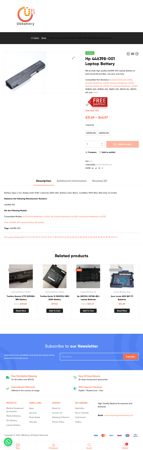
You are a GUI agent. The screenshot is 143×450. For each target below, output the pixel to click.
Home (36, 38)
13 (44, 237)
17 (53, 237)
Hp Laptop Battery (12, 237)
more (95, 92)
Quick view (27, 277)
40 (112, 237)
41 (115, 237)
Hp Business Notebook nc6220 (36, 216)
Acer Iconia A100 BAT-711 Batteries (122, 298)
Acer (128, 292)
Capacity (90, 125)
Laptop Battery (102, 165)
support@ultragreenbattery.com (118, 415)
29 (84, 237)
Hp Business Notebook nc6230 (92, 216)
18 (55, 237)
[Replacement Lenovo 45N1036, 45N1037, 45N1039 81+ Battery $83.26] (137, 54)
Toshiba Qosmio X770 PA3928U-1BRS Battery (21, 298)
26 (76, 237)
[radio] (91, 133)
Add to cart (124, 144)
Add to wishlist (108, 152)
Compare (92, 152)
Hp (111, 165)
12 (41, 237)
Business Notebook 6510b (121, 79)
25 (73, 237)
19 (58, 237)
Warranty (23, 387)
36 (102, 237)
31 (89, 237)
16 (51, 237)
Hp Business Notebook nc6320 (64, 216)
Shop (43, 38)
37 (104, 237)
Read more (21, 310)
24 (70, 237)
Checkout (90, 387)
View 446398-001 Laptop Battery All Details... (24, 222)
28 (81, 237)
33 (94, 237)
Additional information (72, 180)
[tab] (43, 182)
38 (107, 237)
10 (37, 237)
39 (109, 237)
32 (91, 237)
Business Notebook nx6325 (122, 83)
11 (39, 237)
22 (65, 237)
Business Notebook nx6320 (125, 86)
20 (60, 237)
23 (68, 237)
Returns (89, 376)
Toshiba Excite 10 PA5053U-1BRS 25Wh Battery (54, 298)
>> (117, 237)
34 (96, 237)
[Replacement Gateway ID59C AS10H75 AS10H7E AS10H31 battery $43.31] (128, 54)
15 (48, 237)
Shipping (24, 376)
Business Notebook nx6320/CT (98, 86)
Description (43, 180)
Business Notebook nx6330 (97, 83)
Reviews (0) (99, 180)
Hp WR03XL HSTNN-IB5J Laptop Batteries (88, 298)
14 (46, 237)
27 (78, 237)
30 (86, 237)
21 (63, 237)
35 (99, 237)
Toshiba (28, 292)
